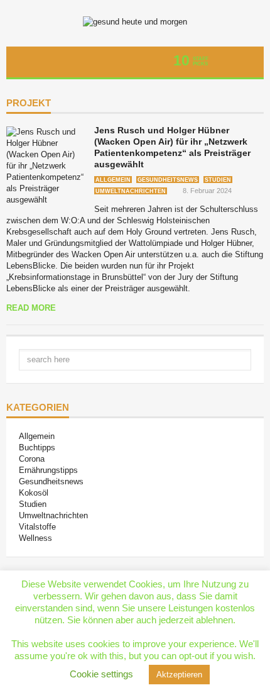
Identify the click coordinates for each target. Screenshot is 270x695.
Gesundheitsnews (168, 180)
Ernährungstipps (48, 470)
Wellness (35, 538)
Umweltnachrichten (130, 191)
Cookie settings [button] (101, 674)
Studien (218, 180)
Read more (31, 308)
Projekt (28, 103)
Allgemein (113, 180)
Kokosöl (33, 493)
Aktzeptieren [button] (179, 674)
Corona (32, 459)
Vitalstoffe (37, 526)
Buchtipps (37, 447)
